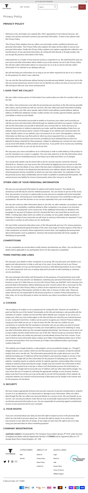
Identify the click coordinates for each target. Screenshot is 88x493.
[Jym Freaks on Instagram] (12, 461)
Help (54, 462)
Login (55, 454)
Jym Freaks (11, 481)
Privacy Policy (41, 458)
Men (21, 7)
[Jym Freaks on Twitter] (5, 461)
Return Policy (41, 462)
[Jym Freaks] (6, 7)
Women (27, 7)
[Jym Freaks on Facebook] (8, 461)
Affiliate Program (58, 474)
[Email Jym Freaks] (16, 461)
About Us (39, 454)
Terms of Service (58, 470)
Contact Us (40, 466)
